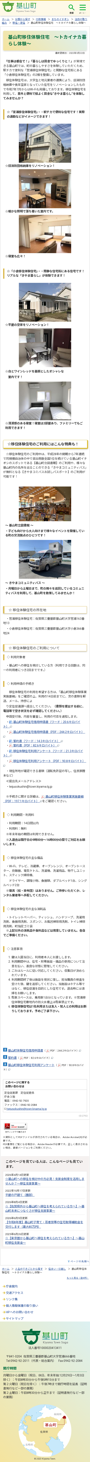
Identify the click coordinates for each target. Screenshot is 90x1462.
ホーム (5, 19)
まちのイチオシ (60, 19)
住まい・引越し (57, 1268)
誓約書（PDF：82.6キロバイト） (34, 745)
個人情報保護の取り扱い (22, 1306)
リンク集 (12, 1299)
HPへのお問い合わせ (19, 1312)
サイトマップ (14, 1318)
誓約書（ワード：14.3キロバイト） (36, 741)
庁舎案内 (12, 1286)
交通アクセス (14, 1293)
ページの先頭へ (80, 1261)
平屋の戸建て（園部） (20, 1195)
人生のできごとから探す (29, 1268)
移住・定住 (19, 22)
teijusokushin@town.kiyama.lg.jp (26, 1108)
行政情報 (41, 19)
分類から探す (22, 19)
